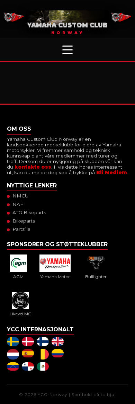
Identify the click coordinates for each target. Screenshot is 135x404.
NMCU (20, 196)
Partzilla (21, 229)
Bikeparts (23, 221)
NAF (17, 204)
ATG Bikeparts (29, 212)
